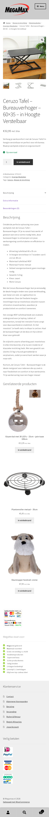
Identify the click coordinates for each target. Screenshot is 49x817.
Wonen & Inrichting (20, 23)
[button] (42, 40)
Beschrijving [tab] (8, 192)
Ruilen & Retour (13, 716)
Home (8, 23)
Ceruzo (10, 180)
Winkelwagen (38, 810)
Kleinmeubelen (35, 23)
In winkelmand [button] (24, 450)
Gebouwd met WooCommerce (16, 802)
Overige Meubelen (10, 26)
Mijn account (8, 812)
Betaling (10, 706)
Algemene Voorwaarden (17, 701)
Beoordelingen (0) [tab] (11, 208)
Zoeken (24, 812)
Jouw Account (12, 727)
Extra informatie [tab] (10, 200)
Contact (10, 696)
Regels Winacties (14, 721)
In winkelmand (23, 162)
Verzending (11, 711)
